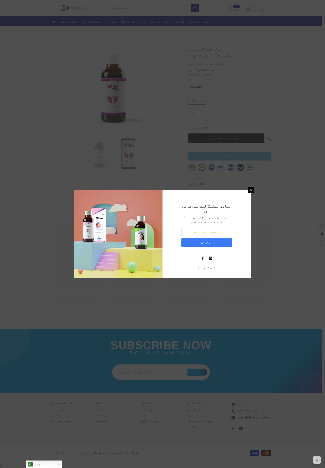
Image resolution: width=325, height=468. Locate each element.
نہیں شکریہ (209, 267)
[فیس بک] (203, 258)
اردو (37, 464)
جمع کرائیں (206, 242)
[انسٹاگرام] (211, 258)
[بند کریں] (251, 190)
